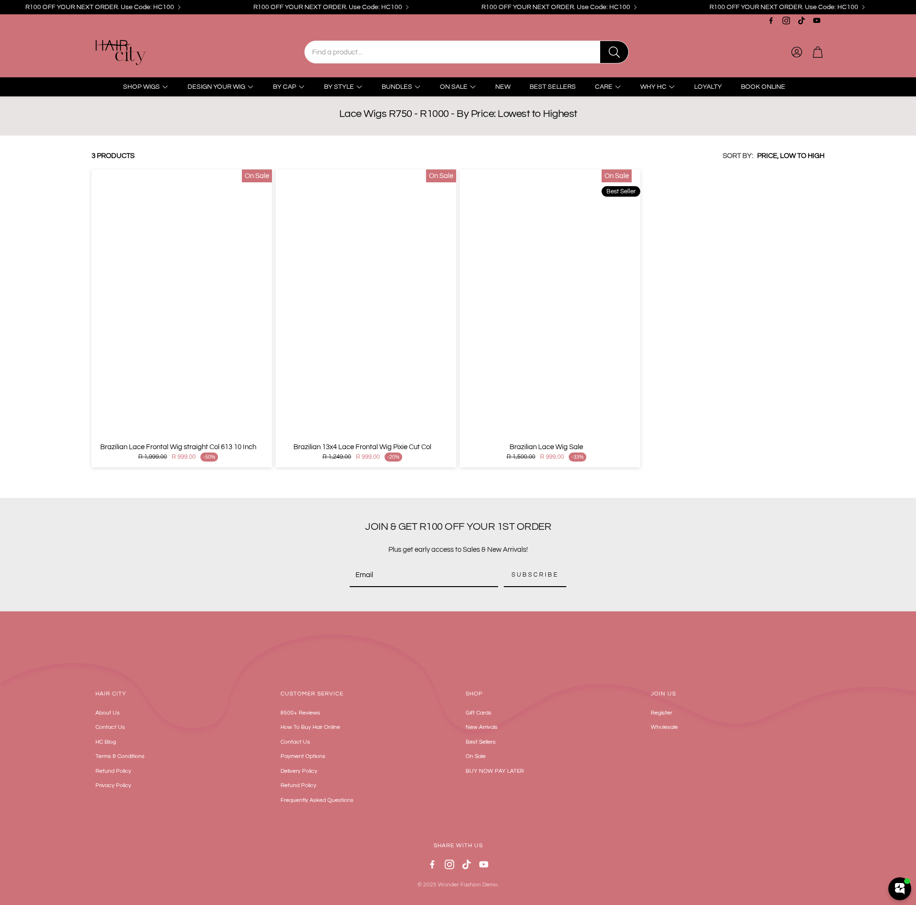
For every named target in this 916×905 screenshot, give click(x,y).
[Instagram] (786, 20)
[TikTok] (801, 20)
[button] (466, 52)
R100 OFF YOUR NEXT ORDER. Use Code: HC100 (99, 7)
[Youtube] (817, 20)
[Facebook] (771, 20)
